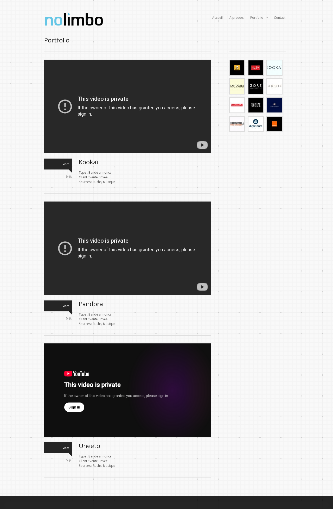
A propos (236, 17)
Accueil (217, 17)
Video (66, 164)
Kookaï (88, 162)
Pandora (91, 303)
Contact (279, 17)
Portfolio (255, 18)
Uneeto (89, 445)
